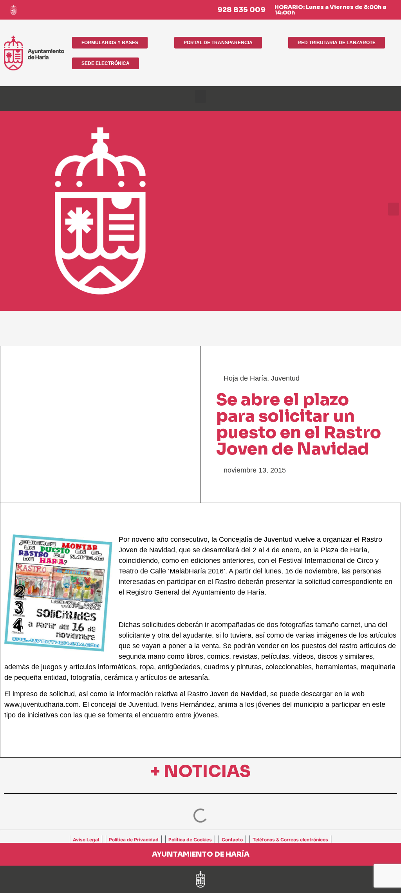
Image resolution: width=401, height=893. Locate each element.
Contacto (232, 840)
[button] (200, 96)
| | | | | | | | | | (200, 839)
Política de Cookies (190, 840)
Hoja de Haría (245, 378)
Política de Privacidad (134, 840)
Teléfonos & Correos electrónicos (290, 840)
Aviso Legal (86, 840)
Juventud (285, 378)
